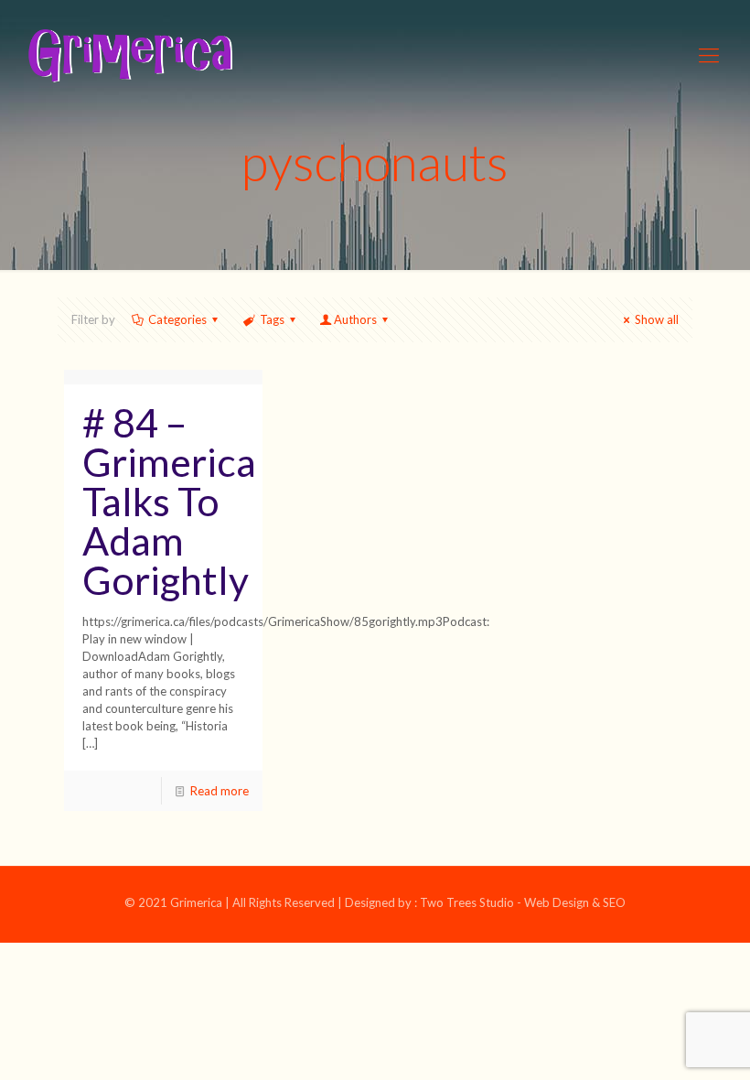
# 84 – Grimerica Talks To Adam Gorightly (169, 501)
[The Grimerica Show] (129, 55)
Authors (355, 319)
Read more (219, 790)
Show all (657, 319)
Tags (272, 319)
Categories (177, 319)
